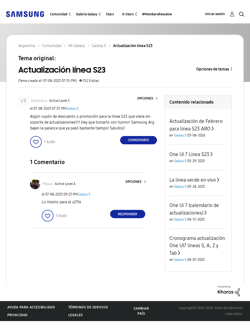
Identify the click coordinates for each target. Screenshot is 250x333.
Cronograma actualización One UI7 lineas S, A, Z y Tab (197, 245)
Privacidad (17, 315)
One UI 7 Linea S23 (189, 154)
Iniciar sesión (215, 14)
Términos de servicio (88, 307)
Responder (127, 214)
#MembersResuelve (157, 14)
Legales (75, 315)
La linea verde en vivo (192, 180)
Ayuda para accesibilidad (31, 307)
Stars (110, 14)
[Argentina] (25, 13)
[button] (148, 98)
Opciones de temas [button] (212, 69)
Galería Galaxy (86, 14)
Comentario (138, 140)
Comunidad (58, 14)
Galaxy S (72, 109)
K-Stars (128, 14)
